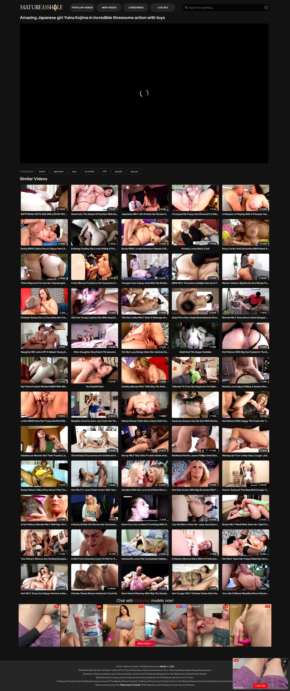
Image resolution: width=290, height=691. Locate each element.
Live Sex (163, 7)
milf (105, 171)
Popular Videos (82, 7)
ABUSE (162, 666)
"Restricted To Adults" (130, 685)
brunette (89, 171)
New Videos (109, 7)
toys (74, 171)
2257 (172, 666)
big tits (118, 171)
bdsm (42, 171)
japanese (59, 171)
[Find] (266, 7)
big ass (134, 171)
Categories (136, 7)
